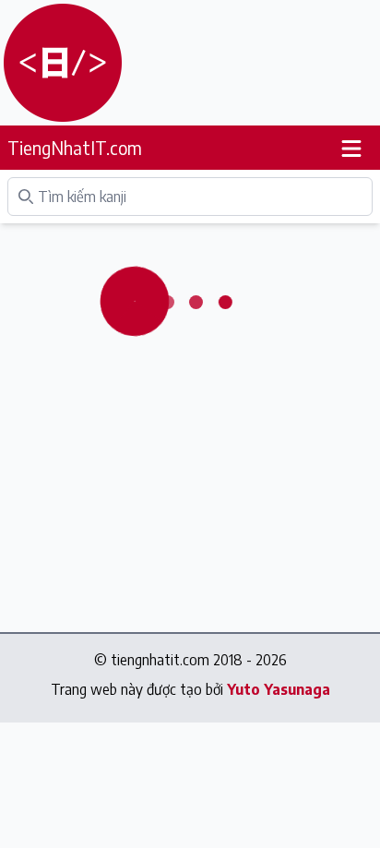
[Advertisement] (220, 63)
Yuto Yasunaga (278, 689)
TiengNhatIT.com (74, 147)
